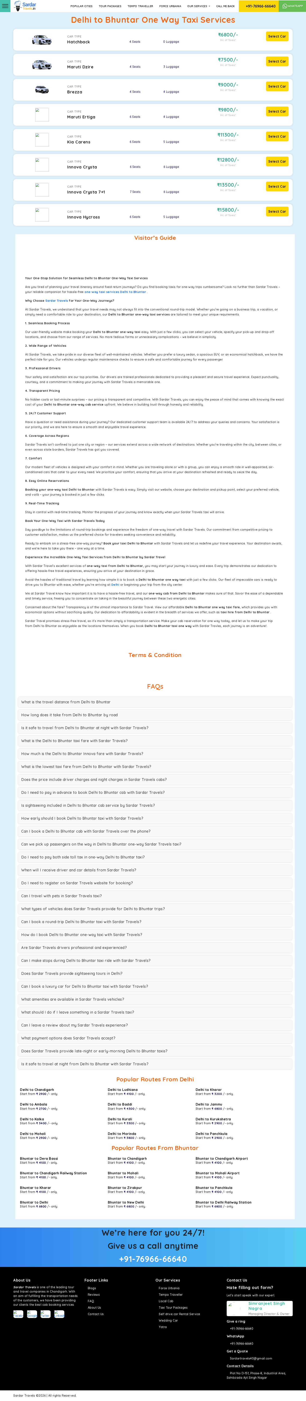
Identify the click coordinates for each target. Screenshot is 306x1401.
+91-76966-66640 (260, 6)
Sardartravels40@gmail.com (250, 1358)
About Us (94, 1307)
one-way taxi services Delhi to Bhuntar (115, 292)
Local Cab (166, 1301)
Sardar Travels (56, 301)
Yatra (162, 1327)
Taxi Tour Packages (173, 1307)
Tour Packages (110, 6)
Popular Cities (82, 6)
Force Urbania (170, 6)
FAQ (90, 1301)
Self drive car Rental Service (179, 1314)
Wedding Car (168, 1320)
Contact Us (95, 1314)
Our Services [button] (197, 6)
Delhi (115, 585)
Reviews (93, 1295)
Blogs (91, 1288)
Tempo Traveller (140, 6)
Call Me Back (225, 6)
